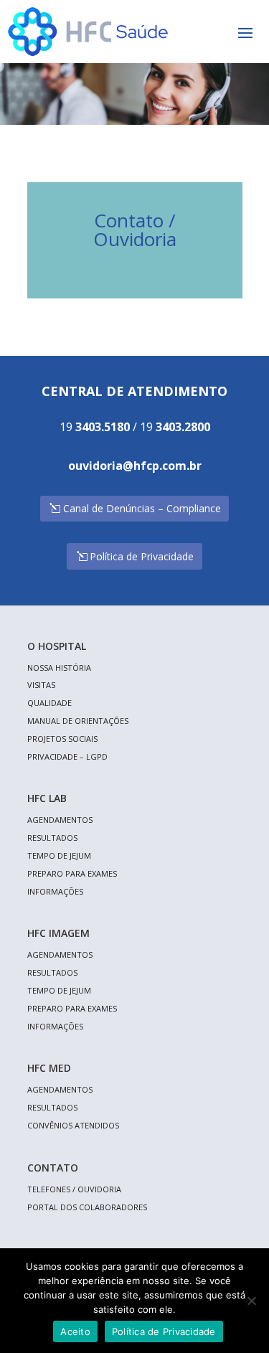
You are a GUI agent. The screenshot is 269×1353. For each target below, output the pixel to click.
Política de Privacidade (142, 556)
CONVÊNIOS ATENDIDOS (73, 1125)
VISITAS (41, 684)
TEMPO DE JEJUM (59, 855)
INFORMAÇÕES (55, 891)
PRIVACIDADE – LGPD (67, 756)
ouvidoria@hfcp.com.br (135, 465)
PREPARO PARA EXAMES (72, 873)
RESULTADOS (52, 837)
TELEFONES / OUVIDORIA (74, 1189)
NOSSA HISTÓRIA (59, 667)
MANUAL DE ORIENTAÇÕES (77, 720)
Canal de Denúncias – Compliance (142, 508)
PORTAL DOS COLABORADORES (87, 1207)
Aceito (75, 1331)
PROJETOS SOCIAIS (62, 738)
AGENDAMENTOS (60, 819)
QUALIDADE (49, 702)
